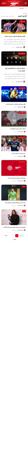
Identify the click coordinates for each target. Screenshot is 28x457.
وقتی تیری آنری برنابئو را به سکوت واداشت (15, 104)
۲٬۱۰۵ (6, 236)
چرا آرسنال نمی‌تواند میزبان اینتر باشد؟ (16, 178)
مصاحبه (23, 186)
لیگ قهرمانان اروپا (22, 53)
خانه (26, 8)
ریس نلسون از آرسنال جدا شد (18, 153)
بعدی (15, 239)
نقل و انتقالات (22, 21)
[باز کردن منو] (26, 3)
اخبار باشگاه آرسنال (22, 137)
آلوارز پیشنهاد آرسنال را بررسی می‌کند (15, 36)
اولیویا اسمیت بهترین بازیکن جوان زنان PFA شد (14, 227)
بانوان (24, 211)
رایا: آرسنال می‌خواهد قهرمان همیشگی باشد (15, 203)
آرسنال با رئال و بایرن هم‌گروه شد (17, 129)
